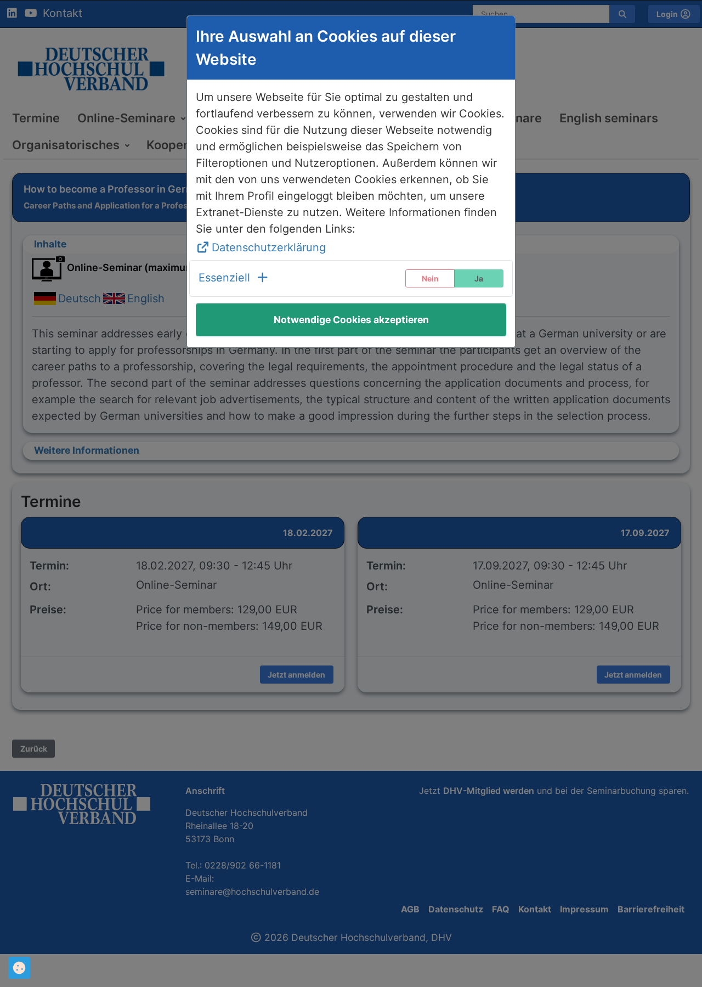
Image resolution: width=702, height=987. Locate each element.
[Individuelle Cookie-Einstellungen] (19, 968)
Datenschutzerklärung (269, 247)
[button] (234, 278)
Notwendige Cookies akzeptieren (351, 319)
